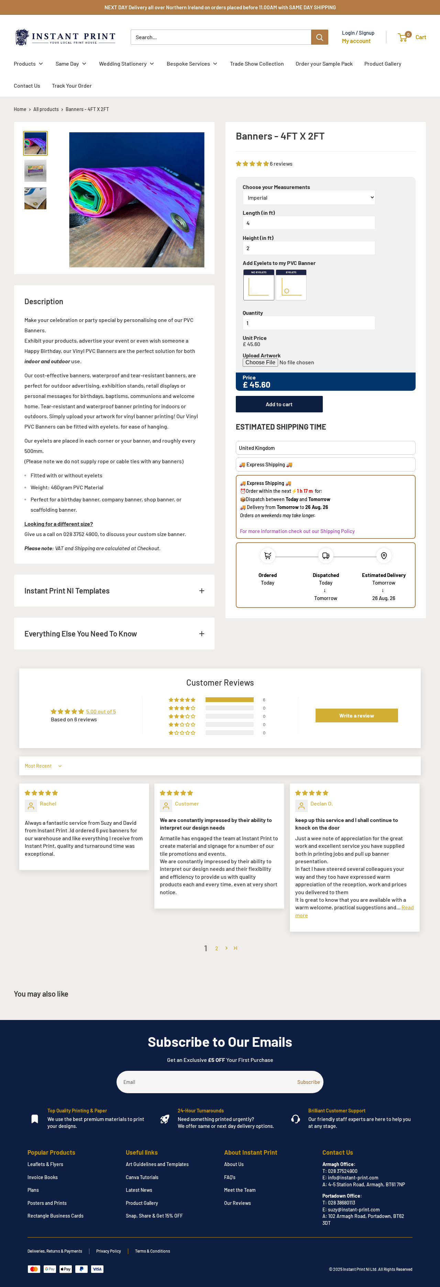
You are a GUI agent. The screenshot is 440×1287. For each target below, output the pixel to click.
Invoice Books (43, 1177)
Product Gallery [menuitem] (383, 63)
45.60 (253, 344)
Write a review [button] (356, 715)
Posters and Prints (47, 1203)
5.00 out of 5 (101, 711)
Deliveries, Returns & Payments (55, 1251)
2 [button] (216, 948)
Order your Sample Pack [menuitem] (324, 63)
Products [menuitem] (25, 63)
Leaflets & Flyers (45, 1164)
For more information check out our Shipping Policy (297, 531)
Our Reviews (237, 1203)
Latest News (139, 1190)
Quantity (253, 313)
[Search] (319, 37)
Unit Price (255, 338)
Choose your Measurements (276, 187)
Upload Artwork (262, 355)
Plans (33, 1190)
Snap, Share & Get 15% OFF (154, 1216)
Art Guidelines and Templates (157, 1164)
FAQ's (229, 1177)
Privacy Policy (108, 1251)
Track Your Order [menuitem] (72, 85)
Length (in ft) (259, 213)
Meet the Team (240, 1190)
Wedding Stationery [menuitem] (123, 63)
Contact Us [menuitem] (27, 85)
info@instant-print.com (353, 1177)
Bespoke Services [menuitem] (188, 63)
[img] (41, 792)
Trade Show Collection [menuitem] (257, 63)
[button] (253, 163)
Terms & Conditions (152, 1251)
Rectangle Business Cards (56, 1216)
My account (356, 40)
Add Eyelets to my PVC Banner (279, 263)
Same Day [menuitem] (67, 63)
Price (249, 377)
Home (20, 109)
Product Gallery (142, 1203)
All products (46, 109)
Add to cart (279, 404)
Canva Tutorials (142, 1177)
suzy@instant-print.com (354, 1209)
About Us (234, 1164)
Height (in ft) (258, 238)
